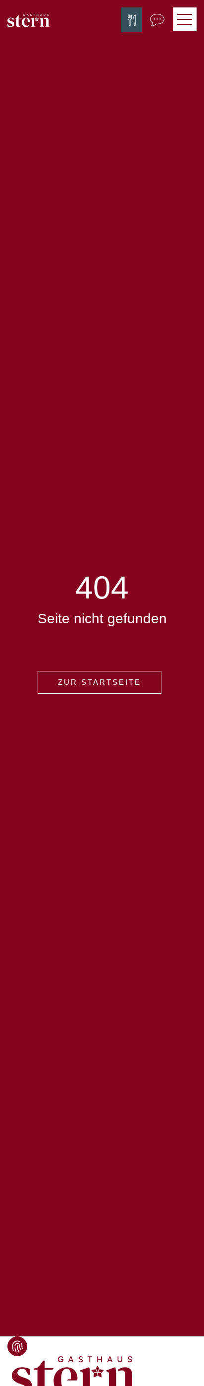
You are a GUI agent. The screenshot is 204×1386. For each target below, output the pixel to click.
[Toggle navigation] (185, 19)
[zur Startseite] (28, 19)
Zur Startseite (99, 682)
